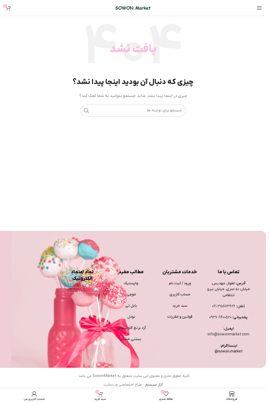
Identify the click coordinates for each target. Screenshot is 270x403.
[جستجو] (86, 111)
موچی (131, 294)
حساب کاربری (179, 294)
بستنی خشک (131, 339)
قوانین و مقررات (179, 316)
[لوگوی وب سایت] (133, 7)
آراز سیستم (154, 384)
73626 (230, 306)
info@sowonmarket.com (228, 334)
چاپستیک (131, 283)
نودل (131, 316)
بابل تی (131, 305)
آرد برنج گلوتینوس (131, 327)
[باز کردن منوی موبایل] (259, 8)
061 (215, 306)
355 (221, 306)
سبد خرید (179, 305)
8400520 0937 (220, 317)
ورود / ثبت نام (180, 283)
